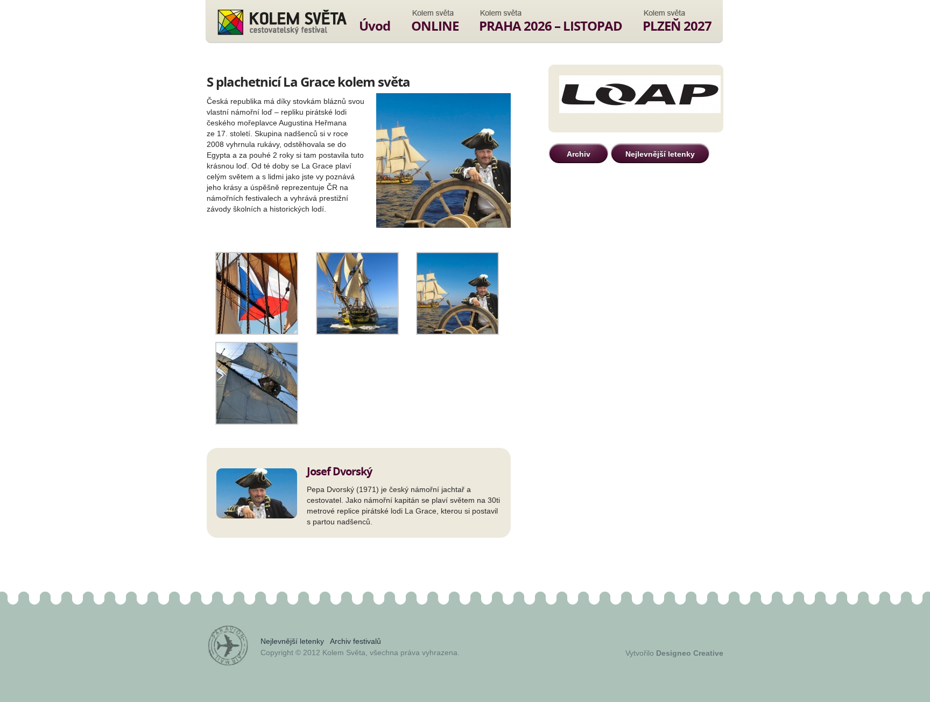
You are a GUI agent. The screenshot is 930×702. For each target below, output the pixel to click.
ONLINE (435, 25)
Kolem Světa (281, 22)
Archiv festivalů (355, 641)
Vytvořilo (674, 653)
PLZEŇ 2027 (677, 25)
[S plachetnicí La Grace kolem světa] (443, 161)
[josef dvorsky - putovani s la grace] (457, 332)
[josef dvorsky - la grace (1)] (256, 422)
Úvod (374, 25)
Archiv (578, 154)
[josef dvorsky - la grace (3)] (357, 332)
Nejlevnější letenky (660, 154)
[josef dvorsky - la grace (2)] (256, 332)
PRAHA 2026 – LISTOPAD (550, 25)
